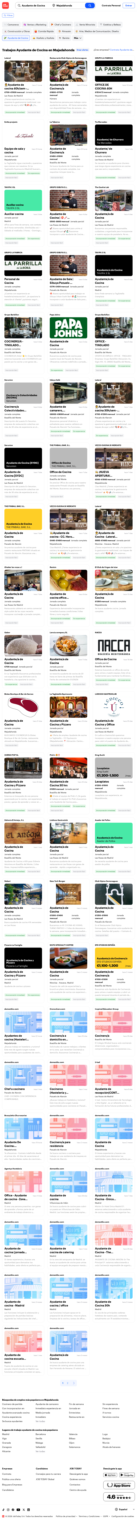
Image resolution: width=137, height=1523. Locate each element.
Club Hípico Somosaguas (106, 881)
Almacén (66, 31)
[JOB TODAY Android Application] (127, 1475)
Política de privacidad (65, 1516)
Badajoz (106, 1438)
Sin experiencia (110, 1404)
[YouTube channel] (18, 1510)
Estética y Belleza (112, 24)
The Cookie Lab (102, 187)
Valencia (73, 1434)
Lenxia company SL (58, 632)
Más (76, 38)
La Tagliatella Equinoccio (61, 694)
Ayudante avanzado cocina (16, 1412)
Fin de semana (76, 1404)
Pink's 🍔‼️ (55, 755)
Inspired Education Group (107, 1009)
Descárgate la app (79, 1474)
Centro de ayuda (78, 1490)
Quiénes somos (77, 1479)
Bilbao (72, 1438)
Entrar (128, 5)
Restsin (53, 567)
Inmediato (41, 1417)
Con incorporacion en (13, 1408)
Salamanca (74, 1447)
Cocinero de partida (12, 1404)
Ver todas (40, 1421)
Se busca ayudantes (12, 1421)
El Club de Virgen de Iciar (106, 567)
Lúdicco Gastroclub (59, 820)
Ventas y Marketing (36, 24)
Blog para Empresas (12, 1484)
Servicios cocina (110, 1417)
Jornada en (74, 1408)
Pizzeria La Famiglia (13, 945)
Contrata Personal (111, 5)
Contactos (75, 1484)
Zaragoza (7, 1447)
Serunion (8, 380)
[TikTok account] (3, 1510)
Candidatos (8, 1490)
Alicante (6, 1451)
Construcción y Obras (19, 31)
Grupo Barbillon (11, 315)
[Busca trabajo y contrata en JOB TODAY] (5, 5)
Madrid (5, 1434)
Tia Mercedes (101, 122)
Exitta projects (10, 122)
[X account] (23, 1510)
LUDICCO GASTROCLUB (106, 694)
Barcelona (41, 1434)
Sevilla (39, 1438)
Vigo (4, 1438)
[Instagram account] (8, 1510)
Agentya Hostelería (13, 1168)
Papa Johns (55, 315)
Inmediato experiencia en (48, 1408)
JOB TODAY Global (45, 1479)
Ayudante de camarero (47, 1404)
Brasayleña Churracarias (15, 1115)
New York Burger (57, 881)
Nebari (7, 881)
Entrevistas (74, 1412)
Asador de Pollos (102, 820)
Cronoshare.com (57, 1009)
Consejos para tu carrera (48, 1474)
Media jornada (43, 1412)
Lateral (7, 58)
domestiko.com (11, 1009)
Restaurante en (76, 1417)
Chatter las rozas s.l (13, 567)
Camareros (13, 24)
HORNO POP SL (11, 755)
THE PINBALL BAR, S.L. (60, 445)
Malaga (39, 1442)
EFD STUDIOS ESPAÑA (105, 945)
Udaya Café (55, 380)
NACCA (98, 632)
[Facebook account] (13, 1510)
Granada (6, 1442)
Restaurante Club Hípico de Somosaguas (68, 58)
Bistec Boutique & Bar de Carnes (18, 694)
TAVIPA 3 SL (9, 187)
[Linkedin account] (28, 1510)
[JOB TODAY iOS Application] (110, 1475)
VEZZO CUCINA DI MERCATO (108, 445)
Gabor (7, 632)
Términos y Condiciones (89, 1516)
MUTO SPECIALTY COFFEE (61, 945)
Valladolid (40, 1447)
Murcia (105, 1442)
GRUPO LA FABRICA (104, 58)
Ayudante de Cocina (18, 38)
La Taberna (55, 122)
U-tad (97, 1062)
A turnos (106, 1412)
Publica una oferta (11, 1479)
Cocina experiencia (12, 1417)
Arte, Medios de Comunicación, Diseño (99, 31)
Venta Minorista (87, 24)
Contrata (6, 1474)
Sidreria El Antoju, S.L (14, 820)
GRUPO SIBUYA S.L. (58, 187)
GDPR (105, 1516)
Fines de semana (110, 1408)
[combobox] (35, 5)
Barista (65, 38)
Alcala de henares (111, 1447)
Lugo (105, 1434)
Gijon (71, 1442)
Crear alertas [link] (82, 50)
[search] (90, 5)
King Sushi (100, 755)
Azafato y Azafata (45, 38)
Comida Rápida (46, 31)
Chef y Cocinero (63, 24)
